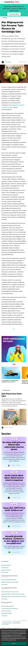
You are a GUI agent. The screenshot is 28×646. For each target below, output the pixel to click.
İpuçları (15, 438)
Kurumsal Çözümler (6, 602)
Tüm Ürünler (4, 615)
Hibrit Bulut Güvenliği (6, 613)
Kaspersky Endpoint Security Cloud (9, 582)
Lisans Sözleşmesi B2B (6, 623)
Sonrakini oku (6, 390)
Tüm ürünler (4, 584)
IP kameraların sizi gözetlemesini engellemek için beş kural (10, 381)
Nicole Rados (8, 62)
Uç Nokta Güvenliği (6, 611)
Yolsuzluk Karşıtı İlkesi (6, 621)
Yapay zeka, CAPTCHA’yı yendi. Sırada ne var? (14, 509)
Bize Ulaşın (3, 628)
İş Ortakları (15, 628)
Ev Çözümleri (4, 561)
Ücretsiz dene (14, 14)
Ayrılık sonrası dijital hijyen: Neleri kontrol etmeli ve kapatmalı (14, 477)
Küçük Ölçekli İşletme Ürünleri (9, 575)
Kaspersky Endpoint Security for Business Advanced (13, 596)
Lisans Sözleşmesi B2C (16, 621)
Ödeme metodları (5, 624)
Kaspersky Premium (6, 570)
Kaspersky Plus (4, 567)
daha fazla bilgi (5, 640)
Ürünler (5, 17)
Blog (19, 628)
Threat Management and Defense (9, 608)
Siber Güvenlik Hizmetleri (7, 606)
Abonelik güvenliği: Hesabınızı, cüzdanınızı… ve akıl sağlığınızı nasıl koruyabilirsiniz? (14, 539)
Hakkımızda (9, 628)
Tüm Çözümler (5, 572)
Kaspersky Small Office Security (8, 579)
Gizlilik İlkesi (23, 620)
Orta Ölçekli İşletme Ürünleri (9, 588)
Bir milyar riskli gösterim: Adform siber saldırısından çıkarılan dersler (14, 445)
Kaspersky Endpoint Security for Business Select (12, 594)
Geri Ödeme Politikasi (16, 623)
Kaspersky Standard (6, 565)
